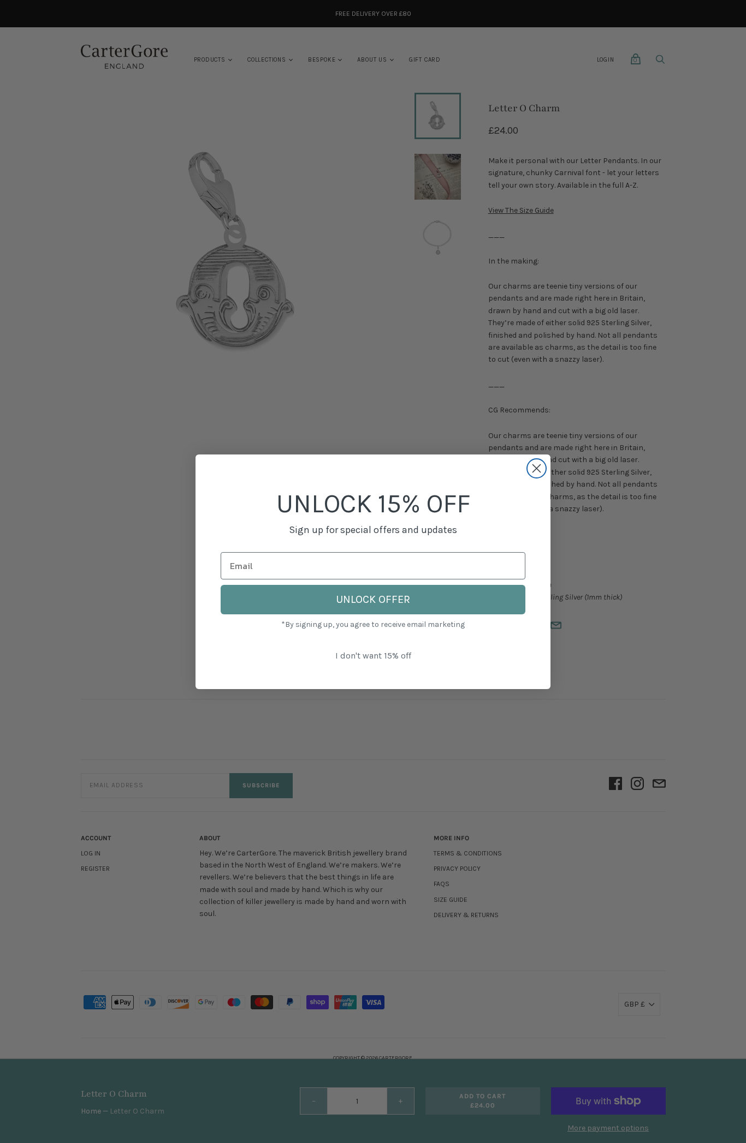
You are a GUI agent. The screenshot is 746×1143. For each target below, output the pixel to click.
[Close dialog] (536, 468)
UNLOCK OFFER (373, 599)
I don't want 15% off (373, 655)
